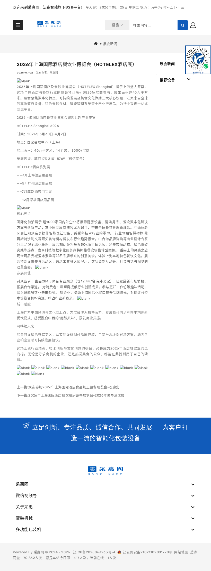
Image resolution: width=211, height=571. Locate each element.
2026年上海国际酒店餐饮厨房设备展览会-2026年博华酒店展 (76, 395)
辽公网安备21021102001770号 (146, 552)
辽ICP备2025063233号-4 (94, 552)
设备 (116, 25)
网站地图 (181, 552)
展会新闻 (110, 44)
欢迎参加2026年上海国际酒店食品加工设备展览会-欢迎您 (73, 387)
